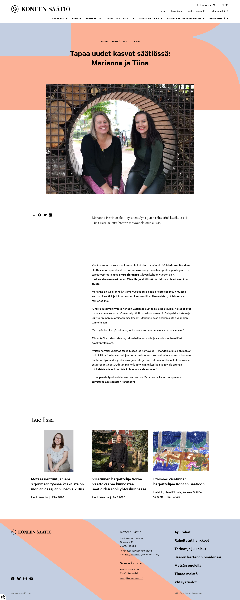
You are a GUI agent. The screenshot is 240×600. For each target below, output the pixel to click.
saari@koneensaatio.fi (131, 578)
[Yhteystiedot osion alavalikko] (227, 10)
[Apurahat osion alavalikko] (66, 18)
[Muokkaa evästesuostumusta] (3, 597)
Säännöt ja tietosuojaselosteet (188, 593)
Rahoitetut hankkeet (85, 18)
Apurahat (58, 18)
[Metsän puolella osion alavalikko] (161, 18)
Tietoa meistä (217, 18)
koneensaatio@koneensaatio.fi (136, 550)
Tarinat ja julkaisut (118, 18)
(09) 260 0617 (132, 554)
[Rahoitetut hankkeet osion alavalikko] (100, 18)
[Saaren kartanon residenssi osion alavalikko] (203, 18)
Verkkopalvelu (197, 11)
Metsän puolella (149, 18)
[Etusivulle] (57, 9)
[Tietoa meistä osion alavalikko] (227, 18)
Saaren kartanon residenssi (184, 18)
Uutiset (162, 10)
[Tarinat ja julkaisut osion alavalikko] (133, 18)
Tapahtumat (177, 10)
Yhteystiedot (218, 10)
